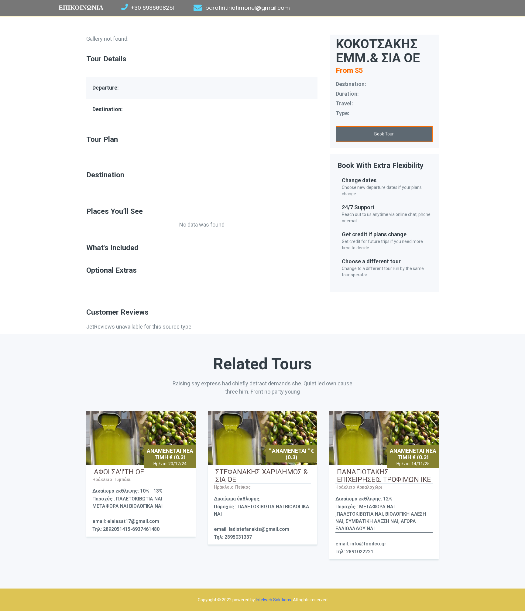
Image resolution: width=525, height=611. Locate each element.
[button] (384, 134)
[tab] (201, 188)
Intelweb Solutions (273, 599)
